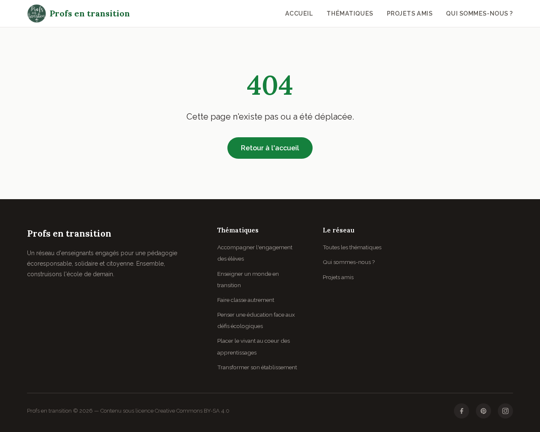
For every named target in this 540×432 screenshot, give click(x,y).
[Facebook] (461, 411)
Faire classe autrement (245, 299)
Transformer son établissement (257, 367)
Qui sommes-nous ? (479, 13)
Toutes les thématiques (352, 247)
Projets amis (410, 13)
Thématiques (350, 13)
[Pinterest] (483, 411)
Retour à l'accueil (270, 148)
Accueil (299, 13)
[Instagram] (505, 411)
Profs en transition (90, 13)
